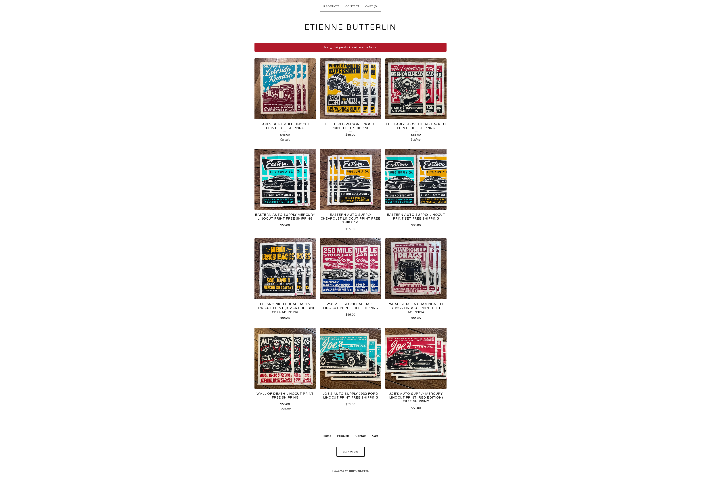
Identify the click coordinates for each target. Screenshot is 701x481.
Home (327, 436)
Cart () (371, 6)
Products (331, 6)
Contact (352, 6)
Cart (375, 436)
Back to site (351, 451)
